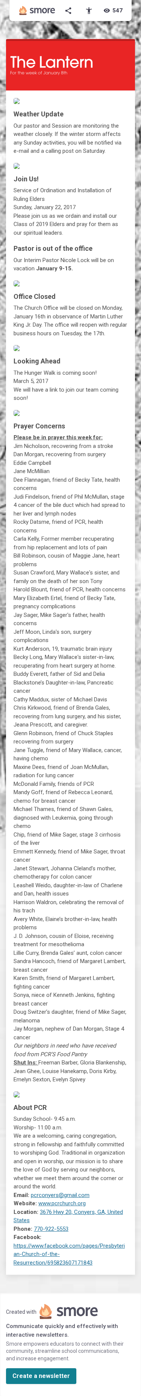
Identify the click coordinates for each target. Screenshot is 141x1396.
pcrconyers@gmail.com (60, 1195)
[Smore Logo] (37, 11)
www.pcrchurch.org (62, 1203)
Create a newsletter (41, 1375)
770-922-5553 (51, 1229)
